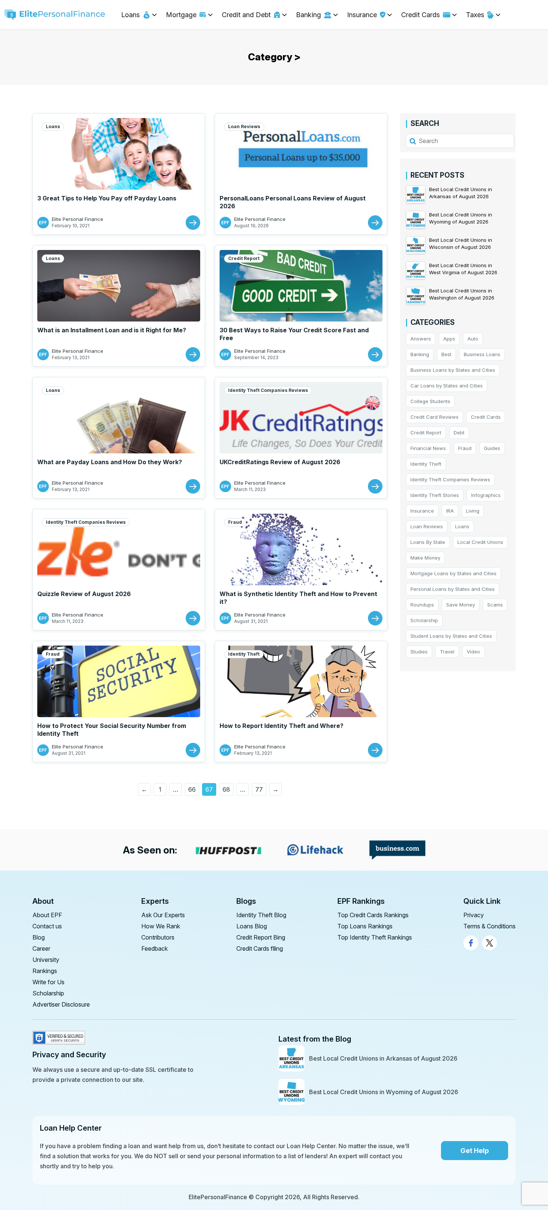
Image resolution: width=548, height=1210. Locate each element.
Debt (459, 432)
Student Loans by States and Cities (451, 636)
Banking (419, 354)
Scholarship (424, 620)
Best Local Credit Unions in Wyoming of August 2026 (383, 1092)
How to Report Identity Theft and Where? (281, 725)
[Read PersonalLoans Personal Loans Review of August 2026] (375, 222)
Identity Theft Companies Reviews (268, 390)
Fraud (235, 522)
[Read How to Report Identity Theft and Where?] (375, 750)
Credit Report (243, 258)
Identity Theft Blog (261, 915)
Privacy (473, 915)
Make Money (425, 558)
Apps (449, 339)
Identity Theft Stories (434, 495)
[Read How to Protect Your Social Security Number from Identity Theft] (193, 750)
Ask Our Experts (163, 915)
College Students (430, 401)
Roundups (422, 605)
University (45, 959)
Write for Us (48, 982)
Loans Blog (251, 926)
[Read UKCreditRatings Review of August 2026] (375, 486)
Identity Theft (243, 654)
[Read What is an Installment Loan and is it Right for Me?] (193, 354)
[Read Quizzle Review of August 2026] (193, 618)
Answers (420, 339)
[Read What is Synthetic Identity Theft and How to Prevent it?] (375, 618)
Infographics (486, 495)
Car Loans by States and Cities (446, 386)
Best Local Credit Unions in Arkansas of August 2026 (383, 1058)
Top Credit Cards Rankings (373, 915)
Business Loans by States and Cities (452, 370)
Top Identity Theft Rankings (374, 937)
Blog (38, 937)
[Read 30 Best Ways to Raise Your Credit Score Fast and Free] (375, 354)
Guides (492, 448)
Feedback (154, 948)
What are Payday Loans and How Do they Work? (109, 462)
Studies (419, 652)
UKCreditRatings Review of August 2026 (280, 462)
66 (192, 789)
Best (446, 354)
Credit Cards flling (259, 948)
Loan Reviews (244, 126)
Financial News (428, 448)
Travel (447, 652)
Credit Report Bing (260, 937)
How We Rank (160, 926)
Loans (53, 126)
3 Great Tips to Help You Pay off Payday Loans (106, 198)
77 (259, 789)
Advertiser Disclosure (61, 1004)
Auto (472, 339)
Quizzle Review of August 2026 (84, 594)
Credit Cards (486, 417)
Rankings (44, 971)
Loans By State (427, 542)
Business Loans (482, 354)
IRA (450, 511)
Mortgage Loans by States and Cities (453, 573)
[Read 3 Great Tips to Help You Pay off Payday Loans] (193, 222)
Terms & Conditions (489, 926)
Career (41, 948)
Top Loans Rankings (365, 926)
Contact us (47, 926)
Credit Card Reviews (434, 417)
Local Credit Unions (480, 542)
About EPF (47, 915)
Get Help (474, 1150)
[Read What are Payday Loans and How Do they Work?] (193, 486)
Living (472, 511)
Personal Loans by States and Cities (452, 589)
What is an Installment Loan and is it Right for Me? (111, 330)
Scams (495, 605)
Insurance (422, 511)
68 (226, 789)
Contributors (157, 937)
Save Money (460, 605)
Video (473, 652)
